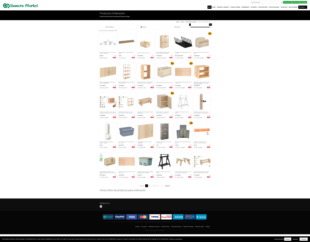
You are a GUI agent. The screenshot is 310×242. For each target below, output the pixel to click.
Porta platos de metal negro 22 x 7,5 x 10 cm (183, 53)
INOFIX (101, 145)
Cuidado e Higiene (235, 7)
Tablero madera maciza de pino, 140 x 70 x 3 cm (183, 83)
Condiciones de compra (154, 226)
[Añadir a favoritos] (115, 56)
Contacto (137, 226)
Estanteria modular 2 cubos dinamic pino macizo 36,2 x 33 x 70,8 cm (145, 83)
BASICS (120, 55)
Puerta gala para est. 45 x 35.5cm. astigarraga (144, 142)
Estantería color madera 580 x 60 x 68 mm (126, 53)
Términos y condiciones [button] (175, 239)
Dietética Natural (274, 7)
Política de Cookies (199, 226)
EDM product (121, 145)
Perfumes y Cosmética (223, 7)
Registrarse (295, 2)
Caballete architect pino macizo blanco (182, 112)
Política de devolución (176, 226)
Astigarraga (140, 55)
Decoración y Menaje (191, 22)
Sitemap (208, 226)
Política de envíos (165, 226)
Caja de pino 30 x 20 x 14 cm (143, 52)
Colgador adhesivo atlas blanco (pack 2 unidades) (107, 142)
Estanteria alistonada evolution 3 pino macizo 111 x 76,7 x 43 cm (126, 112)
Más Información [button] (279, 239)
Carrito (303, 7)
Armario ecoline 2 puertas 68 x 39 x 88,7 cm (183, 142)
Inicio (209, 7)
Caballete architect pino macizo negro (163, 172)
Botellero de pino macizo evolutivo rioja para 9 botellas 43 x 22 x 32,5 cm (108, 112)
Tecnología (284, 7)
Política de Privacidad (188, 226)
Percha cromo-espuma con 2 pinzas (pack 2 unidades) (108, 53)
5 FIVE (157, 145)
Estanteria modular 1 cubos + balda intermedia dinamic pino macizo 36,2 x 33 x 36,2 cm (201, 83)
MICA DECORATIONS (179, 55)
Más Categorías (293, 7)
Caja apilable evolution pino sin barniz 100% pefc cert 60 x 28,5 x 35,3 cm (108, 172)
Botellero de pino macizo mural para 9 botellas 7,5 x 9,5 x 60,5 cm (201, 112)
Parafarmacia (245, 7)
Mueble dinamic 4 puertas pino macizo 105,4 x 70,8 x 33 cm (163, 53)
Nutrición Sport (263, 7)
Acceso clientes (287, 2)
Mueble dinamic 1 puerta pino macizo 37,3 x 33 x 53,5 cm (163, 112)
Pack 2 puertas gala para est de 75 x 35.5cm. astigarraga (107, 83)
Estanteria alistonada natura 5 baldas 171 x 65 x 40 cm (126, 83)
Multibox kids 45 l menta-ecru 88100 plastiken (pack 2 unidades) (145, 172)
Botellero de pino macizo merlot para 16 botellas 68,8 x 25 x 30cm (201, 172)
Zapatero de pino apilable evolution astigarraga (145, 112)
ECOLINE (176, 145)
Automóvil (254, 7)
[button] (143, 27)
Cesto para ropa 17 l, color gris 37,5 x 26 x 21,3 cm (127, 142)
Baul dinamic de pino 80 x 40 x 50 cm (164, 82)
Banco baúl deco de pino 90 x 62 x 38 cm (201, 53)
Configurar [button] (304, 239)
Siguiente (167, 186)
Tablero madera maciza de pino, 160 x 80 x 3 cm (127, 172)
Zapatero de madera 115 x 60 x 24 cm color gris (163, 142)
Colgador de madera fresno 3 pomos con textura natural (200, 142)
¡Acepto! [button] (287, 239)
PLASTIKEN (139, 175)
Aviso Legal (144, 226)
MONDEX (101, 55)
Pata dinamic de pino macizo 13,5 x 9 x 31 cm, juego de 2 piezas (183, 172)
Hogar (213, 7)
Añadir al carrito (108, 61)
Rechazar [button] (295, 239)
